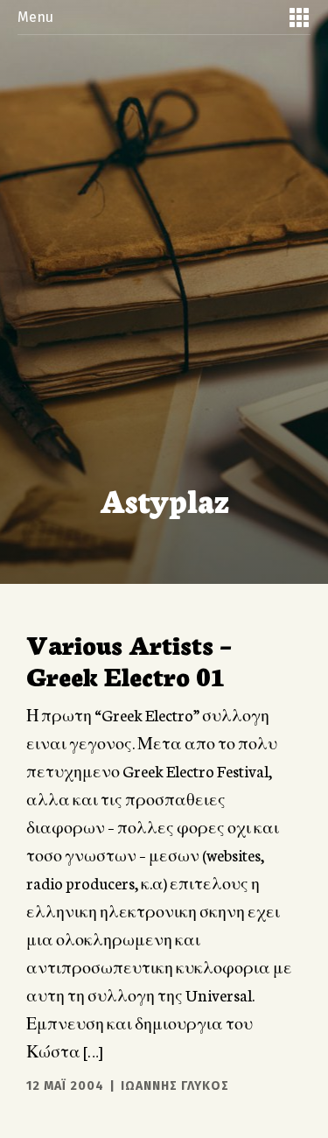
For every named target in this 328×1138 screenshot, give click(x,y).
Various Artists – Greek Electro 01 (129, 659)
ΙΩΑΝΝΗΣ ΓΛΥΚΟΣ (175, 1085)
